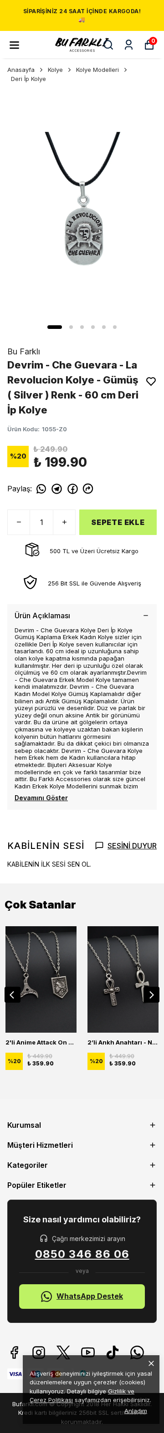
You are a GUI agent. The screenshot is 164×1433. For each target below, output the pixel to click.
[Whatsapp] (137, 1352)
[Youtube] (88, 1352)
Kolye (55, 69)
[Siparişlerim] (128, 44)
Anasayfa (21, 69)
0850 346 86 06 (82, 1254)
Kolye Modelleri (97, 69)
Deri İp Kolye (28, 78)
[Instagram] (39, 1352)
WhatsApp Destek (89, 1296)
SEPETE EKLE (118, 522)
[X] (63, 1352)
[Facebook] (14, 1352)
